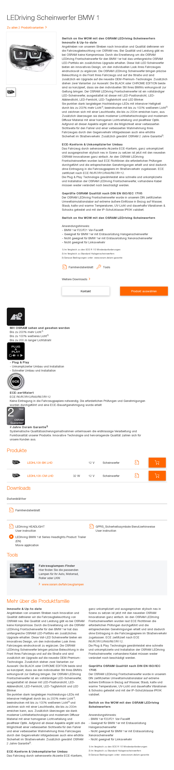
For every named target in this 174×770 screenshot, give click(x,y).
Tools (106, 267)
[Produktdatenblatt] (137, 464)
